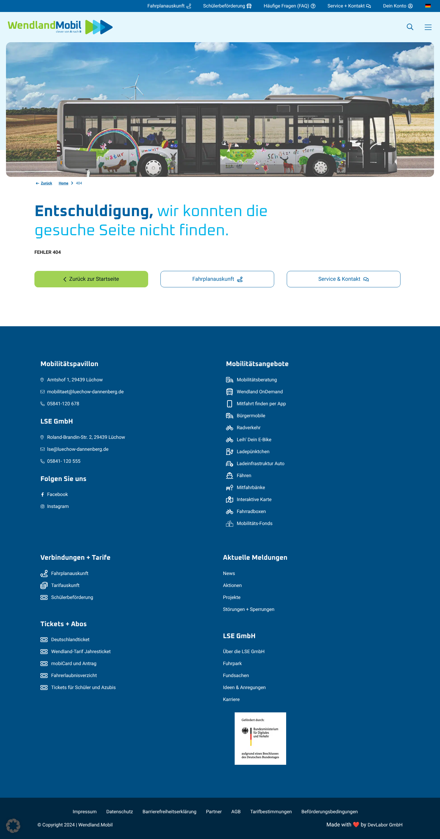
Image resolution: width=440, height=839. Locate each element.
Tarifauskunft (65, 585)
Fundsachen (236, 675)
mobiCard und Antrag (73, 663)
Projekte (232, 597)
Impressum (85, 811)
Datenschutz (119, 811)
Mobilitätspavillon (69, 364)
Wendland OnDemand (260, 392)
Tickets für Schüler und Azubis (83, 687)
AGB (236, 811)
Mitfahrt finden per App (261, 403)
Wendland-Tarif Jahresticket (81, 651)
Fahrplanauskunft (69, 573)
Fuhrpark (232, 663)
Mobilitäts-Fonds (254, 523)
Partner (213, 811)
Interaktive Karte (254, 499)
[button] (428, 27)
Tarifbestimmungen (271, 811)
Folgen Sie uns (63, 479)
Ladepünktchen (253, 451)
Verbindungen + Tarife (75, 557)
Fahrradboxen (251, 511)
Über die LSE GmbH (244, 651)
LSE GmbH (56, 421)
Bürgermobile (251, 415)
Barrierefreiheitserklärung (169, 811)
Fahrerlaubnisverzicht (74, 675)
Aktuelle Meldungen (255, 557)
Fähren (244, 475)
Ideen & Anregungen (244, 687)
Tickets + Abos (63, 624)
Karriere (231, 699)
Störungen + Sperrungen (248, 609)
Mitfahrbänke (251, 487)
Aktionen (232, 585)
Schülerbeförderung (72, 597)
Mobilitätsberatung (257, 380)
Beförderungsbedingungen (329, 811)
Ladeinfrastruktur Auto (261, 463)
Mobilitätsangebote (257, 364)
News (229, 573)
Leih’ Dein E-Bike (254, 439)
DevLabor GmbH (385, 825)
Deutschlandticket (70, 639)
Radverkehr (249, 427)
